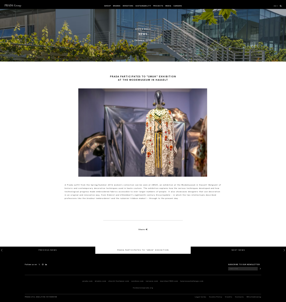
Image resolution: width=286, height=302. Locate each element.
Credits (228, 297)
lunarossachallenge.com (191, 281)
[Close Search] (281, 6)
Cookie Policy (215, 297)
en (275, 6)
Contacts (239, 297)
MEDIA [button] (168, 6)
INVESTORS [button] (128, 6)
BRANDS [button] (116, 6)
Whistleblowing (254, 297)
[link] (140, 229)
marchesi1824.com (169, 281)
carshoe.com (137, 281)
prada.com (88, 281)
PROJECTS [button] (158, 6)
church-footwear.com (118, 281)
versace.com (152, 281)
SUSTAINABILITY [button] (143, 6)
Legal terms (200, 297)
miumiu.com (100, 281)
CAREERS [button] (177, 6)
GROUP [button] (107, 6)
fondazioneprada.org (143, 288)
